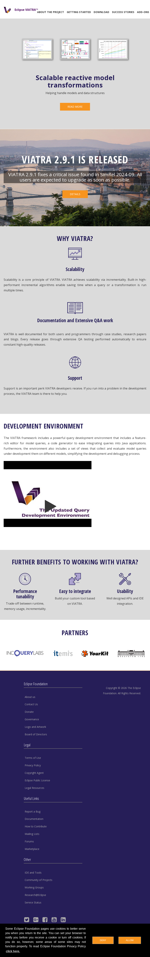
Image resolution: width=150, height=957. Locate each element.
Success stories (123, 12)
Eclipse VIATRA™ (26, 10)
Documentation (34, 819)
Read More (75, 106)
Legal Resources (34, 788)
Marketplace (32, 849)
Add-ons (143, 12)
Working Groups (34, 887)
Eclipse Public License (37, 780)
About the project (50, 12)
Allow (130, 940)
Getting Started (79, 12)
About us (30, 697)
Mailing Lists (32, 834)
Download (101, 12)
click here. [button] (13, 951)
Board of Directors (36, 734)
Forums (29, 841)
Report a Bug (32, 811)
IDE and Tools (33, 872)
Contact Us (31, 704)
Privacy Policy (33, 765)
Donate (29, 711)
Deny (103, 940)
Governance (32, 719)
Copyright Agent (34, 773)
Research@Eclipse (35, 895)
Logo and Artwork (35, 727)
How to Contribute (36, 826)
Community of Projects (38, 880)
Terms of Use (33, 758)
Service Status (33, 902)
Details (75, 194)
